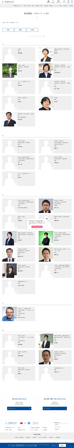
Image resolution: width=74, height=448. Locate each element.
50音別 (32, 29)
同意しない (54, 445)
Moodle (57, 429)
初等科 (50, 437)
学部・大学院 (27, 5)
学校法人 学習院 (18, 437)
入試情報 (71, 5)
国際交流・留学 (38, 5)
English (68, 2)
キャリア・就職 (58, 5)
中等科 (33, 437)
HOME (3, 22)
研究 (33, 5)
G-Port (56, 424)
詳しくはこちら (11, 408)
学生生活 (65, 5)
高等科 (27, 437)
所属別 (20, 29)
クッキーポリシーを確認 (32, 445)
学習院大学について (18, 5)
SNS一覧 (36, 423)
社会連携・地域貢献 (48, 5)
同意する (62, 445)
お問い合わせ (58, 2)
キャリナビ (57, 427)
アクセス (64, 2)
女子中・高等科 (42, 437)
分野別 (8, 29)
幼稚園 (57, 437)
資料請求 (53, 2)
